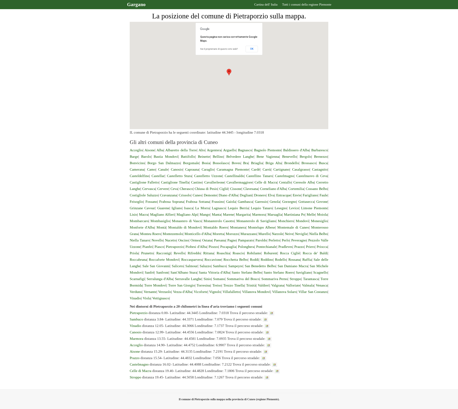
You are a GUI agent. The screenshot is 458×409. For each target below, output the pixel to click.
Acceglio (136, 150)
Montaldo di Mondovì (184, 227)
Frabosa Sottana (198, 202)
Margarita (243, 214)
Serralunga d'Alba (160, 279)
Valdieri (263, 285)
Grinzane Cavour (142, 208)
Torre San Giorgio (181, 285)
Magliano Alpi (187, 214)
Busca (323, 163)
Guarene (163, 208)
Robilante (254, 253)
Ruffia (307, 259)
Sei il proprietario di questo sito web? (219, 49)
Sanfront (162, 272)
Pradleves (285, 247)
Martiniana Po (294, 214)
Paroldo (261, 240)
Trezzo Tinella (233, 285)
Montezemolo (173, 234)
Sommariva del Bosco (243, 279)
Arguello (229, 150)
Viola (147, 298)
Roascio (238, 253)
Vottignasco (160, 298)
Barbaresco (319, 150)
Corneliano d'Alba (273, 189)
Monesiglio (319, 221)
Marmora (259, 214)
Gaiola (231, 202)
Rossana (294, 259)
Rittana (208, 253)
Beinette (204, 156)
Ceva (174, 189)
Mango (205, 214)
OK (252, 48)
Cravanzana (168, 195)
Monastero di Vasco (186, 221)
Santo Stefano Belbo (247, 272)
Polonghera (246, 247)
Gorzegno (289, 202)
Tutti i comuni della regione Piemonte (306, 4)
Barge (134, 156)
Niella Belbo (318, 234)
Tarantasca (311, 279)
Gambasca (245, 202)
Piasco (159, 247)
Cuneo (197, 195)
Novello (157, 240)
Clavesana (250, 189)
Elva (271, 195)
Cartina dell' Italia (265, 4)
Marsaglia (274, 214)
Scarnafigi (137, 279)
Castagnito (320, 169)
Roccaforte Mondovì (164, 259)
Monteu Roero (150, 234)
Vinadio (135, 298)
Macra (143, 214)
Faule (324, 195)
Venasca (322, 285)
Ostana (207, 240)
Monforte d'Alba (142, 227)
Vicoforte (201, 292)
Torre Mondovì (155, 285)
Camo (151, 169)
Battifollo (188, 156)
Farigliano (310, 195)
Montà (161, 227)
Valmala (308, 285)
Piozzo (213, 247)
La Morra (202, 208)
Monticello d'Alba (197, 234)
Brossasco (308, 163)
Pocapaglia (228, 247)
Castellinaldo (234, 176)
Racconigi (163, 253)
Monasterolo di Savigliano (256, 221)
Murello (264, 234)
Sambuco (219, 266)
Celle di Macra (266, 182)
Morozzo (232, 234)
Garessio (261, 202)
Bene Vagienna (268, 156)
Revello (179, 253)
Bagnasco (245, 150)
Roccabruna (138, 259)
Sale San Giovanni (156, 266)
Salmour (191, 266)
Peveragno (298, 240)
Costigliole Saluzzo (144, 195)
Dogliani (246, 195)
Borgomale (191, 163)
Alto (202, 150)
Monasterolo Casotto (219, 221)
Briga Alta (273, 163)
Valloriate (293, 285)
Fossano (151, 202)
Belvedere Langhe (240, 156)
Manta (216, 214)
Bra (245, 163)
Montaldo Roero (215, 227)
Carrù (267, 169)
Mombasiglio (160, 221)
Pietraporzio (175, 247)
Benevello (289, 156)
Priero (310, 247)
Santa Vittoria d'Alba (214, 272)
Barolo (146, 156)
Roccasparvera (192, 259)
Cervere (163, 189)
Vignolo (215, 292)
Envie (297, 195)
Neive (289, 234)
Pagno (231, 240)
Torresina (203, 285)
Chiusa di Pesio (206, 189)
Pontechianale (266, 247)
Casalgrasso (301, 169)
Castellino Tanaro (259, 176)
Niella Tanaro (140, 240)
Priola (134, 253)
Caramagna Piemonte (233, 169)
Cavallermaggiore (239, 182)
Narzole (277, 234)
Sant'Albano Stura (183, 272)
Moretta (218, 234)
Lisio (133, 214)
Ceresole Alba (303, 182)
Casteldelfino (139, 176)
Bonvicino (137, 163)
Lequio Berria (238, 208)
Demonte (210, 195)
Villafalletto (231, 292)
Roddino (267, 259)
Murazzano (248, 234)
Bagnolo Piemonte (267, 150)
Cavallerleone (214, 182)
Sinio (207, 279)
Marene (228, 214)
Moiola (322, 214)
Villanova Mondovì (256, 292)
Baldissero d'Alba (296, 150)
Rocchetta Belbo (235, 259)
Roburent (270, 253)
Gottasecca (306, 202)
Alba (160, 150)
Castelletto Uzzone (208, 176)
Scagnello (320, 272)
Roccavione (212, 259)
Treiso (216, 285)
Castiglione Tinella (175, 182)
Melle (311, 214)
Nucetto (170, 240)
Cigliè (223, 189)
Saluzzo (205, 266)
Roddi (254, 259)
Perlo (285, 240)
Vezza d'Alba (182, 292)
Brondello (291, 163)
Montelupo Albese (261, 227)
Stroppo (295, 279)
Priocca (322, 247)
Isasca (188, 208)
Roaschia (223, 253)
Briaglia (257, 163)
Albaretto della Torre (181, 150)
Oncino (183, 240)
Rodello (280, 259)
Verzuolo (164, 292)
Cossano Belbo (317, 189)
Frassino (218, 202)
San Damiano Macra (293, 266)
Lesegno (281, 208)
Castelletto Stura (179, 176)
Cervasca (148, 189)
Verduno (136, 292)
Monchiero (286, 221)
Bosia (206, 163)
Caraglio (208, 169)
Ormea (195, 240)
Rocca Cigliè (290, 253)
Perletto (274, 240)
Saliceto (178, 266)
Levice (294, 208)
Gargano (136, 4)
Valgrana (277, 285)
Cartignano (281, 169)
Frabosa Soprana (171, 202)
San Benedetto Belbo (260, 266)
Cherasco (186, 189)
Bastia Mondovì (166, 156)
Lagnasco (219, 208)
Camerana (137, 169)
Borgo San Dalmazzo (163, 163)
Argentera (214, 150)
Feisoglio (136, 202)
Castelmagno (284, 176)
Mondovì (302, 221)
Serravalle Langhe (188, 279)
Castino (196, 182)
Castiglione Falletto (144, 182)
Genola (275, 202)
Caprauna (192, 169)
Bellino (218, 156)
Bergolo (305, 156)
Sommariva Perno (274, 279)
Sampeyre (235, 266)
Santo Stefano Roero (279, 272)
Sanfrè (149, 272)
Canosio (177, 169)
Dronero (260, 195)
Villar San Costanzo (313, 292)
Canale (163, 169)
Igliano (177, 208)
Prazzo (299, 247)
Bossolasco (221, 163)
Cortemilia (296, 189)
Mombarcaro (139, 221)
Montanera (238, 227)
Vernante (150, 292)
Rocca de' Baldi (315, 253)
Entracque (283, 195)
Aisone (150, 150)
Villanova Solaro (284, 292)
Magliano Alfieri (162, 214)
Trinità (251, 285)
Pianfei (147, 247)
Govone (322, 202)
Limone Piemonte (314, 208)
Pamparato (246, 240)
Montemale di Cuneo (293, 227)
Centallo (285, 182)
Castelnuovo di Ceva (312, 176)
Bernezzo (321, 156)
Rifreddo (194, 253)
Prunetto (147, 253)
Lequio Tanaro (261, 208)
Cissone (236, 189)
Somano (219, 279)
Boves (236, 163)
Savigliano (303, 272)
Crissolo (185, 195)
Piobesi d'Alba (196, 247)
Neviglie (301, 234)
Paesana (220, 240)
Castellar (158, 176)
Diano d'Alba (228, 195)
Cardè (255, 169)
